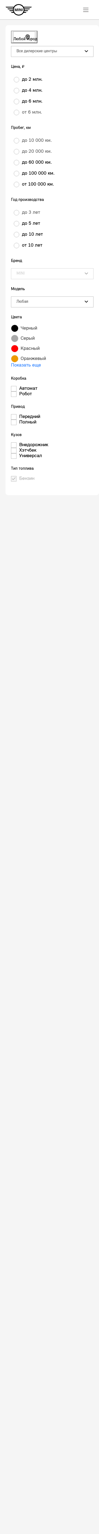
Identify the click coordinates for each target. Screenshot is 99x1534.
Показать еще (26, 365)
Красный (30, 348)
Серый (28, 338)
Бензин (26, 478)
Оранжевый (33, 358)
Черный (29, 328)
